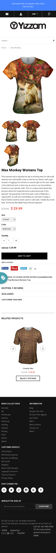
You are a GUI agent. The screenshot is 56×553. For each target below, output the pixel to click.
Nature (4, 438)
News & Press (35, 425)
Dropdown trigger (21, 14)
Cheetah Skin (28, 369)
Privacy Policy (7, 478)
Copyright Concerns (9, 471)
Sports (4, 441)
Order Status (6, 451)
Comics (4, 418)
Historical (5, 421)
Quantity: (4, 236)
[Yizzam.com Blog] (33, 490)
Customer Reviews (12, 300)
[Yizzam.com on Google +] (18, 490)
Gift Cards (5, 461)
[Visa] (4, 530)
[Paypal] (21, 533)
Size (3, 215)
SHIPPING (6, 288)
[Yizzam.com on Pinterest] (40, 490)
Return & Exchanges (9, 468)
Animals (4, 408)
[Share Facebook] (5, 268)
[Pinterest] (14, 268)
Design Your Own (36, 411)
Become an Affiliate (9, 458)
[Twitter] (23, 268)
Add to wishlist (7, 262)
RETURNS (18, 288)
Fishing (4, 431)
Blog (31, 408)
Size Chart (33, 418)
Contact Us (34, 428)
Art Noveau (5, 415)
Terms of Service (8, 475)
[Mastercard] (15, 530)
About (31, 431)
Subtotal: (5, 248)
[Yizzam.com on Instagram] (26, 490)
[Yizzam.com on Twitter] (11, 490)
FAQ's (31, 421)
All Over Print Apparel (38, 415)
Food (3, 435)
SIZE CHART (8, 294)
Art (2, 411)
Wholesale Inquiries (9, 455)
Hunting (4, 425)
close (54, 3)
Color (3, 225)
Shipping (4, 465)
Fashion (4, 428)
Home (3, 48)
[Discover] (7, 533)
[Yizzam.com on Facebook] (4, 490)
